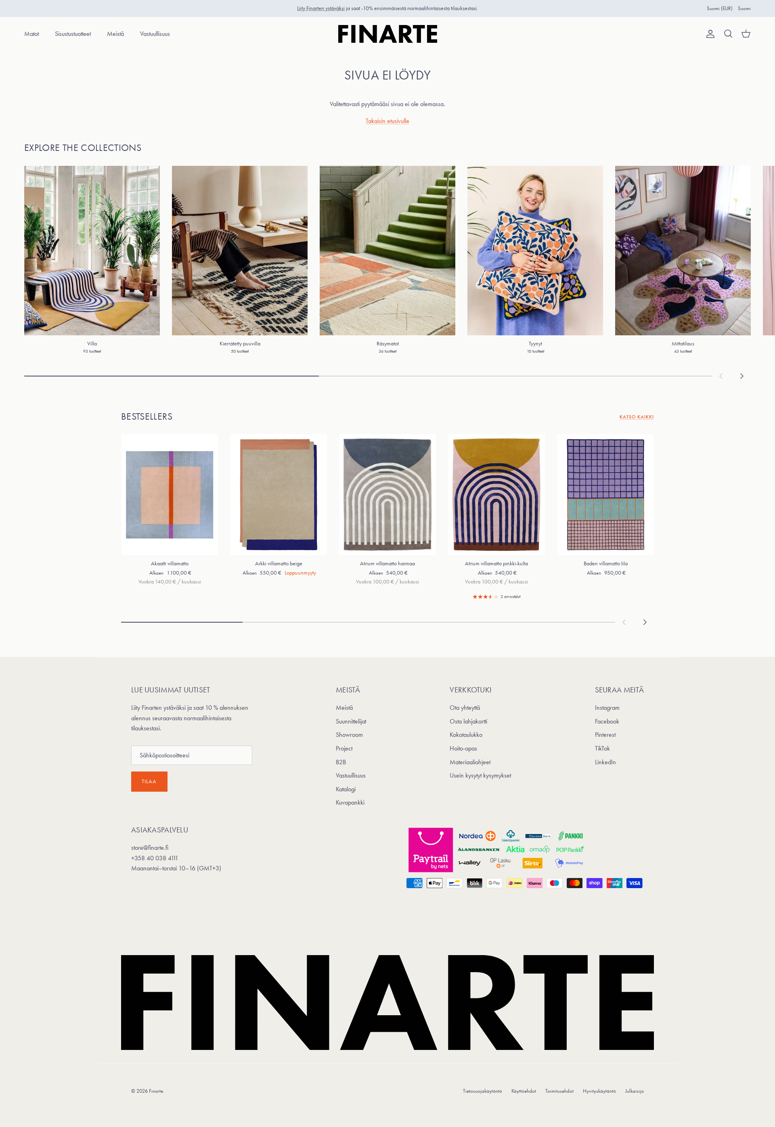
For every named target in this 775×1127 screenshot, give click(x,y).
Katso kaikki (637, 417)
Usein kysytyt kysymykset (480, 775)
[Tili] (708, 34)
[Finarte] (387, 34)
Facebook (607, 721)
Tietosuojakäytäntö (482, 1091)
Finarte (156, 1091)
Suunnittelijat (351, 721)
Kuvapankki (350, 802)
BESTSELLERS (146, 416)
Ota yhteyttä (465, 707)
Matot (31, 34)
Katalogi (346, 789)
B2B (341, 762)
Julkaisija (634, 1091)
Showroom (349, 734)
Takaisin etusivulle (387, 121)
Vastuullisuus (155, 34)
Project (344, 748)
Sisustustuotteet (73, 34)
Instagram (607, 707)
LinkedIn (605, 762)
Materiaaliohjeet (470, 762)
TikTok (602, 748)
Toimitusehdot (559, 1091)
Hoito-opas (463, 748)
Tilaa (149, 781)
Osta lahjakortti (468, 721)
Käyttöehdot (523, 1091)
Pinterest (605, 734)
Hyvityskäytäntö (599, 1091)
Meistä (115, 34)
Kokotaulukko (466, 734)
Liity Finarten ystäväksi (321, 8)
